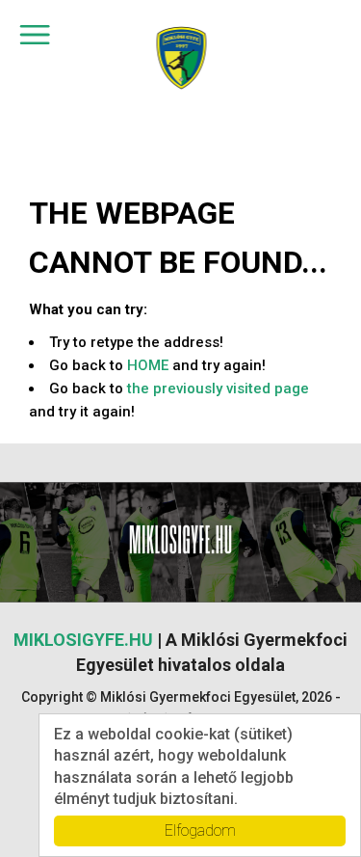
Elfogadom (200, 830)
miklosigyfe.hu (83, 639)
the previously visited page (218, 388)
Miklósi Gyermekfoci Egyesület (180, 58)
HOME (147, 365)
